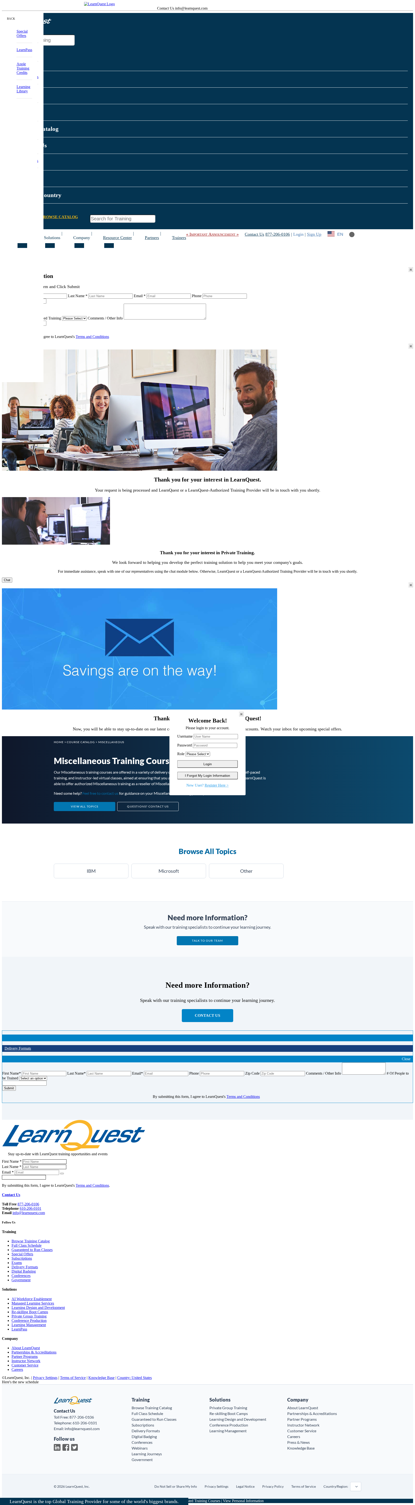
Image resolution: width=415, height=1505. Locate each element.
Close (406, 1059)
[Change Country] (331, 234)
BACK (11, 18)
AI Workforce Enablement (32, 1299)
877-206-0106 (277, 234)
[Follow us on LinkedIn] (57, 1447)
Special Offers (22, 1254)
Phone (196, 296)
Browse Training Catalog (31, 1241)
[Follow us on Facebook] (65, 1447)
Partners (152, 237)
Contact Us (254, 234)
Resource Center (117, 237)
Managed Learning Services (33, 1303)
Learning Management (29, 1325)
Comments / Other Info (105, 318)
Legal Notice (245, 1486)
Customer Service (25, 1365)
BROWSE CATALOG (59, 217)
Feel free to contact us (100, 793)
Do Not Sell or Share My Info (175, 1486)
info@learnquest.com (28, 1213)
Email (140, 296)
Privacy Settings (45, 1378)
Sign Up (314, 234)
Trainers (179, 237)
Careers (17, 1369)
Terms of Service (73, 1378)
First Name (11, 1073)
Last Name (77, 296)
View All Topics (84, 806)
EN (340, 234)
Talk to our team (207, 940)
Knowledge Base (101, 1378)
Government (21, 1280)
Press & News (298, 1442)
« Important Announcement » (212, 234)
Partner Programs (25, 1356)
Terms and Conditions (92, 337)
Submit (9, 1088)
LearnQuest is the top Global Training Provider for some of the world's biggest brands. (94, 1501)
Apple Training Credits (23, 68)
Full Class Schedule (27, 1245)
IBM (91, 871)
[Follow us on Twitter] (74, 1447)
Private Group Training (29, 1316)
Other (246, 871)
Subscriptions (22, 1258)
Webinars (140, 1448)
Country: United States (134, 1378)
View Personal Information (243, 1501)
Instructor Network (26, 1361)
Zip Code (252, 1073)
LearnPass (19, 1329)
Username (185, 736)
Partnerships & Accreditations (34, 1352)
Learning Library (23, 89)
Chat (7, 580)
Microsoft (169, 871)
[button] (55, 20)
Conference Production (29, 1320)
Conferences (21, 1276)
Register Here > (217, 785)
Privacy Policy (273, 1486)
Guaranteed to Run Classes (32, 1250)
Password (184, 745)
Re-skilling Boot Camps (30, 1312)
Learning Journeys (147, 1453)
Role (180, 754)
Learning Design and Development (38, 1308)
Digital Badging (24, 1271)
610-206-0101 (30, 1208)
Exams (17, 1263)
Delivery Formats (18, 1048)
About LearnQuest (26, 1348)
